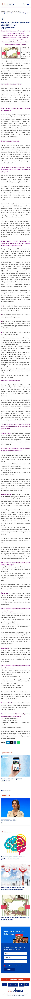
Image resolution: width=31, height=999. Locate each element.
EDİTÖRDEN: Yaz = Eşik (8, 820)
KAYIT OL (9, 969)
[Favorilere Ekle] (2, 19)
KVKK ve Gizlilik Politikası (18, 995)
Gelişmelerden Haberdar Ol (17, 979)
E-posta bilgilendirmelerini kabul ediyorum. (15, 965)
